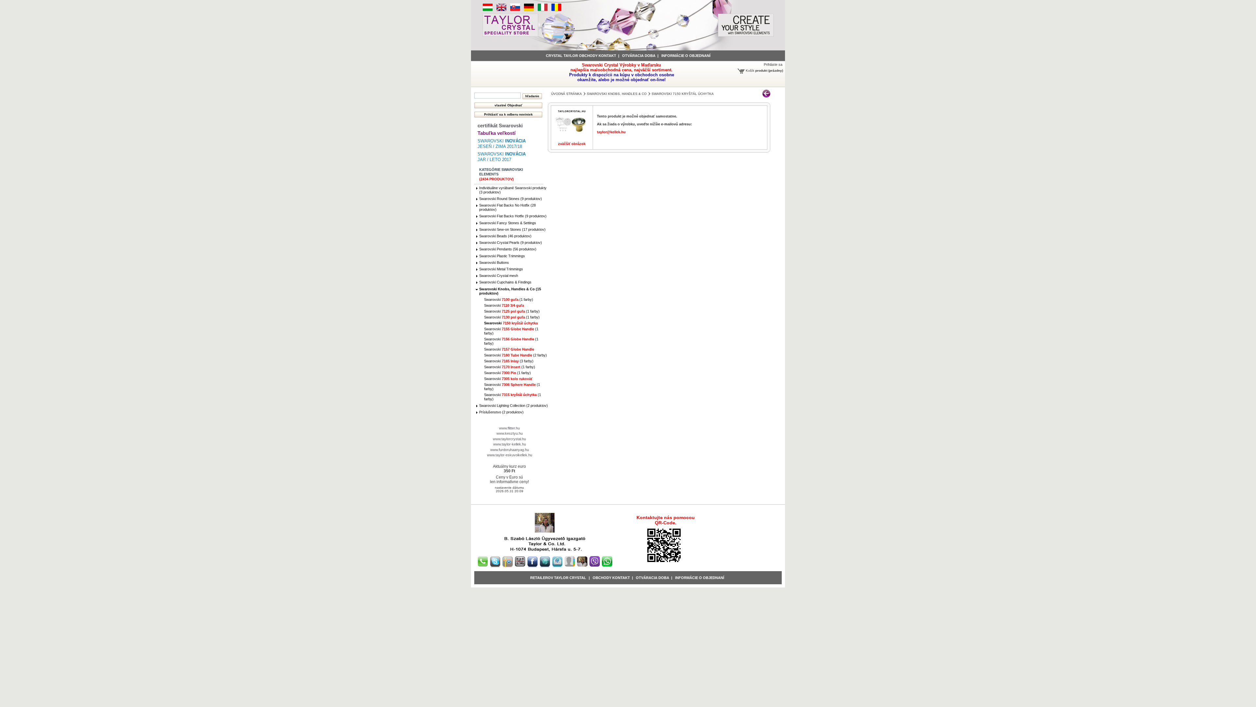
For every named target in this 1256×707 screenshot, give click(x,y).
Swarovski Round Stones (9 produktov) (510, 199)
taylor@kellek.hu (611, 132)
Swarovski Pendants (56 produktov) (507, 249)
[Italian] (542, 10)
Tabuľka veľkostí (496, 133)
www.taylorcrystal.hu (509, 439)
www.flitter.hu (509, 428)
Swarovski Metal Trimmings (501, 269)
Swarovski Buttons (494, 262)
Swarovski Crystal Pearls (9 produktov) (510, 243)
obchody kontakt (611, 578)
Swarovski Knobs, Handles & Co (617, 94)
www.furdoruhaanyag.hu (509, 450)
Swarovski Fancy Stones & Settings (507, 223)
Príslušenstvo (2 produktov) (501, 412)
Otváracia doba (638, 56)
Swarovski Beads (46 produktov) (505, 236)
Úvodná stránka (566, 94)
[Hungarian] (487, 10)
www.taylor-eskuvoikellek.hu (509, 455)
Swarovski (504, 305)
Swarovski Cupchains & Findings (505, 282)
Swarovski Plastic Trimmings (502, 256)
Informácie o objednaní (699, 578)
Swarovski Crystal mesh (498, 276)
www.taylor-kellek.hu (509, 444)
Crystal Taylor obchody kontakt (581, 56)
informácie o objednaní (685, 56)
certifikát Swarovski (500, 125)
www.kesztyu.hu (510, 433)
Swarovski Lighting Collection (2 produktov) (513, 406)
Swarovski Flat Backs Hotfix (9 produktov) (513, 216)
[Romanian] (556, 10)
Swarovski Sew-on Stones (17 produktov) (512, 229)
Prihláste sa (773, 64)
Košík (750, 70)
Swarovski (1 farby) (508, 299)
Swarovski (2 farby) (515, 355)
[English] (501, 10)
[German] (529, 10)
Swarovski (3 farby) (508, 361)
